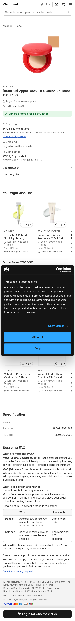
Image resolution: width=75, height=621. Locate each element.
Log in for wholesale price (40, 614)
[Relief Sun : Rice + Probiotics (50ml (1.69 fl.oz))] (52, 226)
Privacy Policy (34, 595)
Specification (11, 167)
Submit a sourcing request (18, 571)
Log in (28, 224)
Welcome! (10, 4)
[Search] (69, 12)
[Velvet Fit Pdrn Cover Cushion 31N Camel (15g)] (52, 365)
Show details (56, 325)
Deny (37, 348)
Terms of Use (17, 595)
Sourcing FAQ (11, 174)
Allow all (37, 337)
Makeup (8, 26)
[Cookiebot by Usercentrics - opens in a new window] (55, 269)
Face (19, 26)
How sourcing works (14, 136)
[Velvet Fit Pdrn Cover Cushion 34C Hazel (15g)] (18, 365)
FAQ (5, 595)
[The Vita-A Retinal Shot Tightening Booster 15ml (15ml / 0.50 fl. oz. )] (18, 226)
